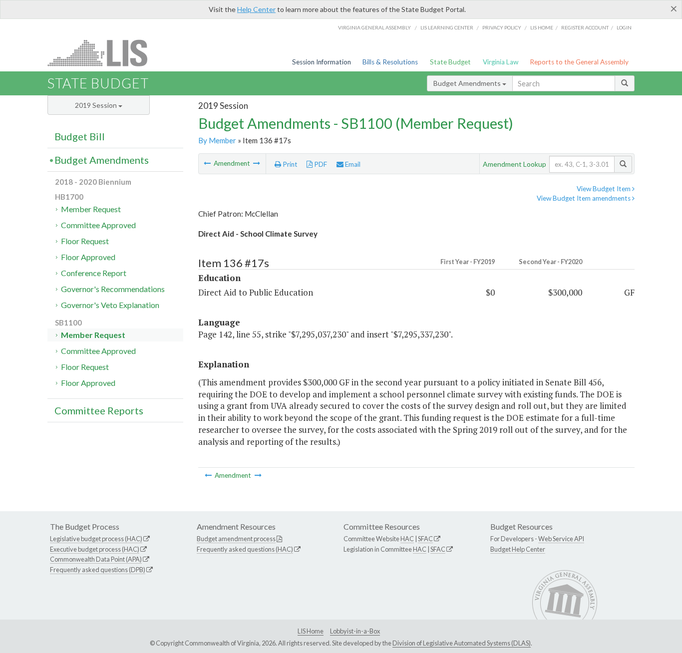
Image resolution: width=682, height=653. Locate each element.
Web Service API (561, 539)
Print (289, 164)
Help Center (256, 9)
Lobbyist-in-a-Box (355, 631)
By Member (217, 140)
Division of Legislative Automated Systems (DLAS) (461, 643)
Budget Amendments (467, 83)
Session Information (321, 62)
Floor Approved (88, 257)
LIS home (541, 27)
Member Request (91, 209)
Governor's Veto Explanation (110, 305)
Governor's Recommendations (113, 289)
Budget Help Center (517, 549)
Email (351, 164)
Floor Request (85, 241)
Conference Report (93, 273)
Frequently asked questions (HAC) (245, 549)
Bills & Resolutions (390, 62)
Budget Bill (79, 136)
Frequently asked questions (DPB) (97, 570)
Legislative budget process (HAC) (96, 539)
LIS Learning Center (446, 27)
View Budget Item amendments (584, 198)
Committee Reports (98, 410)
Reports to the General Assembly (579, 62)
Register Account (585, 27)
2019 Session (96, 105)
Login (624, 27)
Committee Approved (98, 225)
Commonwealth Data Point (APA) (96, 559)
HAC (407, 539)
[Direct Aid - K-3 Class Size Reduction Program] (208, 163)
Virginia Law (500, 62)
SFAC (425, 539)
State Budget (450, 62)
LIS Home (311, 631)
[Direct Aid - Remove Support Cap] (256, 163)
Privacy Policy (501, 27)
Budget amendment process (236, 539)
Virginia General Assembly (374, 27)
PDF (320, 164)
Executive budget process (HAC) (94, 549)
